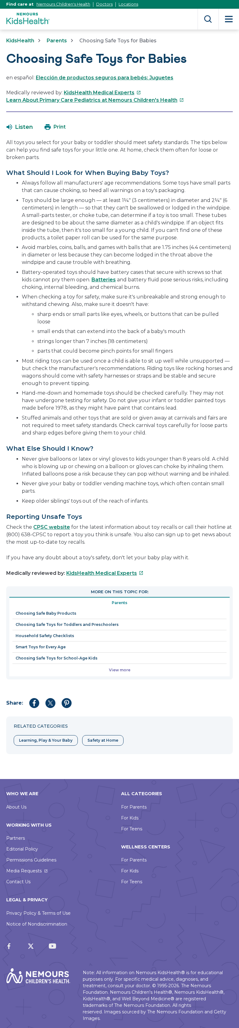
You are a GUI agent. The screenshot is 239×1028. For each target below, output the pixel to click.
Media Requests (24, 871)
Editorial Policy (22, 849)
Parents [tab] (119, 602)
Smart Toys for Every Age (41, 647)
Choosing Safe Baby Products (46, 613)
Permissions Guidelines (31, 860)
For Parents (134, 807)
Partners (15, 838)
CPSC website (51, 527)
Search (208, 19)
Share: (14, 703)
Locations (128, 4)
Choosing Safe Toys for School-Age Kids (56, 658)
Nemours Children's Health (63, 4)
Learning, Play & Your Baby (46, 740)
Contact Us (18, 882)
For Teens (131, 829)
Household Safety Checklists (45, 635)
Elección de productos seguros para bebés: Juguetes (104, 78)
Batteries (103, 280)
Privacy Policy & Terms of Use (38, 913)
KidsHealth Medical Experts (102, 93)
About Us (16, 807)
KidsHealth (20, 41)
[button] (20, 127)
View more (119, 670)
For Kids (129, 818)
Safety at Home (102, 740)
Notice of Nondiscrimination (36, 924)
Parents (57, 41)
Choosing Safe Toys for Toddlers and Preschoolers (67, 624)
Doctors (104, 4)
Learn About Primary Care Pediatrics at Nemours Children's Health (95, 100)
